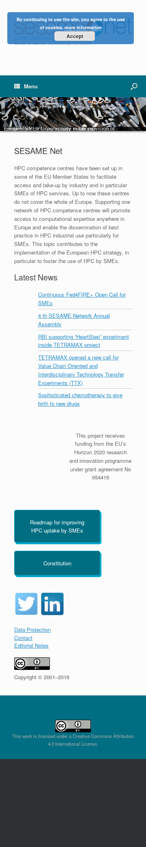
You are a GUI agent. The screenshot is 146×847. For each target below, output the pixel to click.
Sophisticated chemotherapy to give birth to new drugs (80, 399)
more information (83, 27)
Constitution (57, 563)
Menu (31, 86)
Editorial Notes (31, 645)
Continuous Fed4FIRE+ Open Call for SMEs (82, 299)
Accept (75, 36)
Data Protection (32, 629)
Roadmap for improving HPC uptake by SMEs (57, 526)
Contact (23, 638)
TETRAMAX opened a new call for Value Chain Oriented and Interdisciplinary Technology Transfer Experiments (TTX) (81, 369)
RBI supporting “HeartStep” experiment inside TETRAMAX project (83, 341)
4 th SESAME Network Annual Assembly (74, 320)
